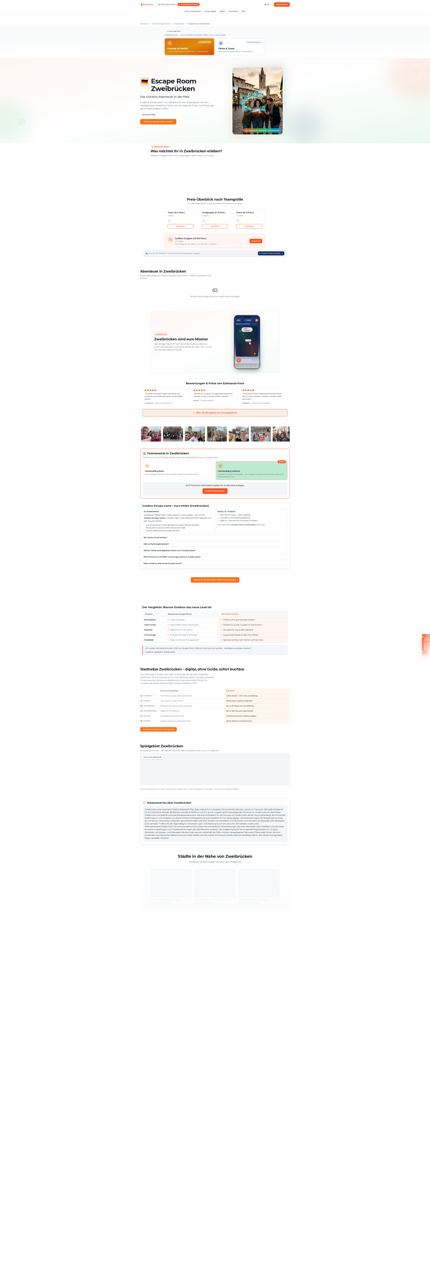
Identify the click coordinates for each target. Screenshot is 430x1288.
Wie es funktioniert (193, 11)
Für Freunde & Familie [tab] (189, 4)
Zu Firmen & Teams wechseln (269, 253)
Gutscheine (233, 11)
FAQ (243, 11)
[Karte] (237, 366)
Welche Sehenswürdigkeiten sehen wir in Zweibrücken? (170, 550)
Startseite (144, 24)
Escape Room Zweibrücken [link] (199, 24)
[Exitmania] (147, 4)
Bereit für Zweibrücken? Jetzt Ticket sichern (215, 580)
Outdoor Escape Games (161, 24)
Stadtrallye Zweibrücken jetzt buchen (158, 729)
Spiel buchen (282, 4)
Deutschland (179, 24)
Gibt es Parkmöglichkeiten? (156, 544)
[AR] (245, 366)
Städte (222, 11)
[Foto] (249, 366)
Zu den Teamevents (215, 491)
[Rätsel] (241, 366)
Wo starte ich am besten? (155, 537)
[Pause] (256, 320)
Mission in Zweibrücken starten (158, 122)
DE (268, 4)
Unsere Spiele (210, 11)
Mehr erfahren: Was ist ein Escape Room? (163, 563)
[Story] (253, 366)
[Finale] (257, 366)
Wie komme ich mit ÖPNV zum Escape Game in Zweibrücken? (172, 557)
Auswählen (180, 226)
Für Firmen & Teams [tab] (168, 4)
